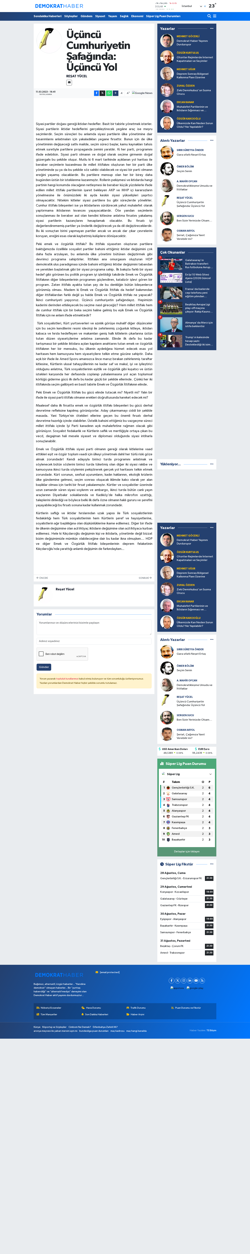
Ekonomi (137, 16)
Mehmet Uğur (186, 69)
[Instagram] (184, 980)
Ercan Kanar (185, 102)
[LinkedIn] (190, 980)
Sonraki (144, 578)
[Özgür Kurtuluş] (167, 57)
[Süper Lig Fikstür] (211, 864)
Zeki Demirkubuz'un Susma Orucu (194, 92)
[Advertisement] (186, 404)
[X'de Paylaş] (102, 93)
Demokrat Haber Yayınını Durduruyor (192, 43)
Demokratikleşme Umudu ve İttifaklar (194, 187)
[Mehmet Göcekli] (167, 40)
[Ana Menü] (214, 16)
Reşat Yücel (76, 76)
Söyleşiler (71, 16)
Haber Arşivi (137, 1014)
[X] (177, 980)
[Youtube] (196, 980)
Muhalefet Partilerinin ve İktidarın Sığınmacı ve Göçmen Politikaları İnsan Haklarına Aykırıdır (193, 108)
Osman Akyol (186, 231)
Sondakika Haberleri (47, 16)
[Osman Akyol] (167, 234)
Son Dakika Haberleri (96, 1014)
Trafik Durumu (138, 1008)
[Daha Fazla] (115, 93)
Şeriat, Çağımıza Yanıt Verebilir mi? (191, 237)
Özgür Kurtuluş (188, 53)
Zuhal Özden (186, 86)
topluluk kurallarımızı (67, 678)
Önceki (43, 578)
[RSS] (202, 980)
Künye (37, 1027)
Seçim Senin (184, 171)
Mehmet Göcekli (188, 36)
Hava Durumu (93, 1008)
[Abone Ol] (142, 93)
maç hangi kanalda (136, 1031)
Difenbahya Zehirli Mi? (105, 1027)
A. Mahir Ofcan (187, 181)
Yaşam (112, 16)
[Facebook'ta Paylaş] (96, 93)
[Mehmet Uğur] (167, 73)
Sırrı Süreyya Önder (190, 150)
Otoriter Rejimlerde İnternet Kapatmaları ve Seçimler (195, 59)
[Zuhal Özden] (167, 89)
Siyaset (100, 16)
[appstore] (177, 988)
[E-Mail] (69, 82)
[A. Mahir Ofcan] (167, 185)
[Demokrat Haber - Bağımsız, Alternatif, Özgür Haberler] (59, 6)
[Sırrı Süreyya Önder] (167, 152)
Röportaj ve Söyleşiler (54, 1027)
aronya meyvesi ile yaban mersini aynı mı (55, 1031)
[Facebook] (171, 980)
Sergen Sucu (185, 216)
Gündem (86, 16)
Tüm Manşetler (48, 1014)
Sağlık (124, 16)
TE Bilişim (211, 1030)
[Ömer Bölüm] (167, 168)
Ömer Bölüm (185, 166)
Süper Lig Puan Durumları (163, 16)
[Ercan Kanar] (167, 106)
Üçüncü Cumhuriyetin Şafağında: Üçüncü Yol (191, 204)
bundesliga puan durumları (94, 1031)
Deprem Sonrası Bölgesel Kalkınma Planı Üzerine (193, 76)
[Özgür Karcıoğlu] (167, 122)
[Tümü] (211, 28)
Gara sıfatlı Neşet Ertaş (191, 154)
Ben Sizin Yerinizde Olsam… (194, 220)
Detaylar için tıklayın (186, 851)
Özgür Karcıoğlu (189, 119)
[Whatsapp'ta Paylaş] (109, 93)
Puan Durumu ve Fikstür (188, 1008)
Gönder (44, 667)
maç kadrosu (117, 1031)
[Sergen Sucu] (167, 218)
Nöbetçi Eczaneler (51, 1008)
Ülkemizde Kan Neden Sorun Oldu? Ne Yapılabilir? (195, 125)
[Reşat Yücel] (49, 40)
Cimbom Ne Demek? (80, 1027)
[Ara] (209, 16)
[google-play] (195, 988)
